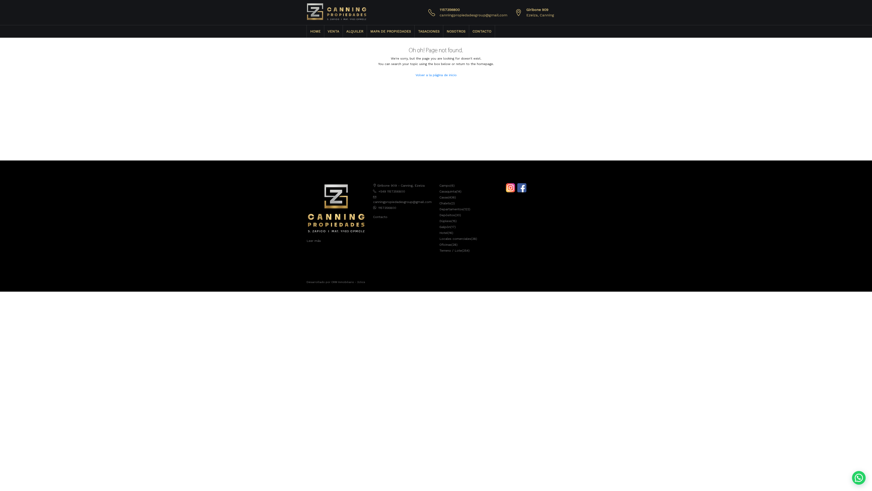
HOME (315, 31)
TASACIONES (429, 31)
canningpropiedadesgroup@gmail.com (473, 15)
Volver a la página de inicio (436, 75)
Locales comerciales (455, 238)
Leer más (314, 241)
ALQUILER (354, 31)
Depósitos (447, 215)
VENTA (333, 31)
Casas (443, 197)
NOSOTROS (456, 31)
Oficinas (445, 244)
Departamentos (451, 209)
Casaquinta (447, 191)
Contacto (380, 217)
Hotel (443, 233)
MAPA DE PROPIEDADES (390, 31)
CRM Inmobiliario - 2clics (348, 282)
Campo (444, 185)
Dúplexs (445, 221)
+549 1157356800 (391, 191)
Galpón (444, 227)
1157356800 (450, 10)
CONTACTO (482, 31)
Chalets (445, 203)
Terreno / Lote (450, 250)
